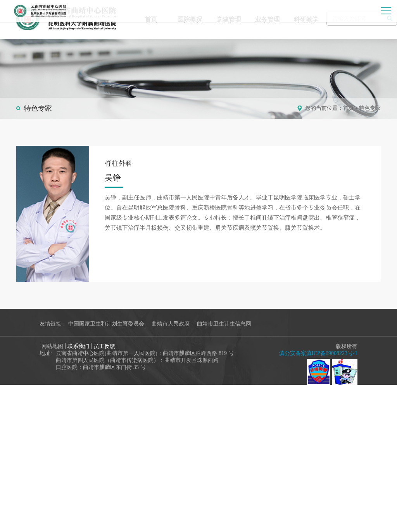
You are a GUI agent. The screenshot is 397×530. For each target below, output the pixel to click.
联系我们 (78, 346)
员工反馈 (104, 346)
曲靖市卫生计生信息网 (224, 324)
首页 (348, 108)
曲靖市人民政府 (171, 324)
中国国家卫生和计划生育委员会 (106, 324)
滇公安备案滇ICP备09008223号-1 (318, 353)
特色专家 (370, 108)
